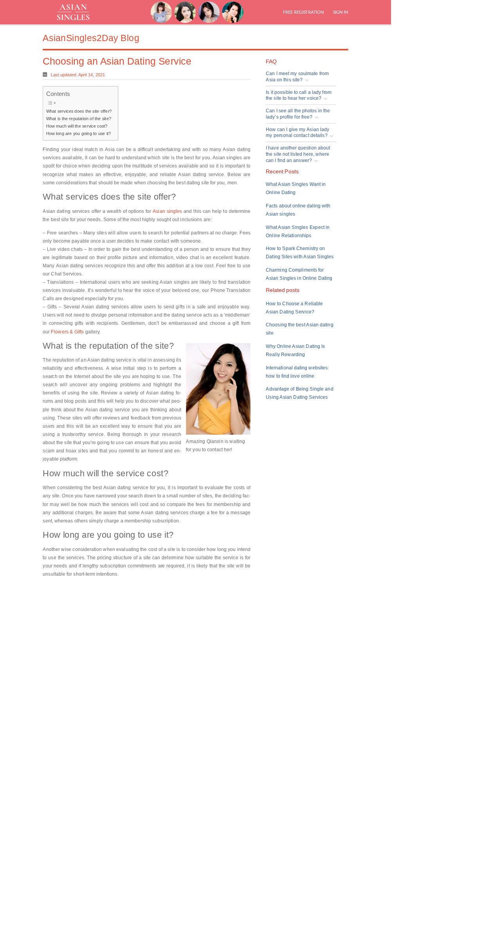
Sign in (340, 11)
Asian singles (167, 211)
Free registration (303, 11)
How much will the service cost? (77, 126)
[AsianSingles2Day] (79, 12)
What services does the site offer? (79, 111)
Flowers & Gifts (67, 331)
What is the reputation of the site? (78, 118)
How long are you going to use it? (78, 133)
